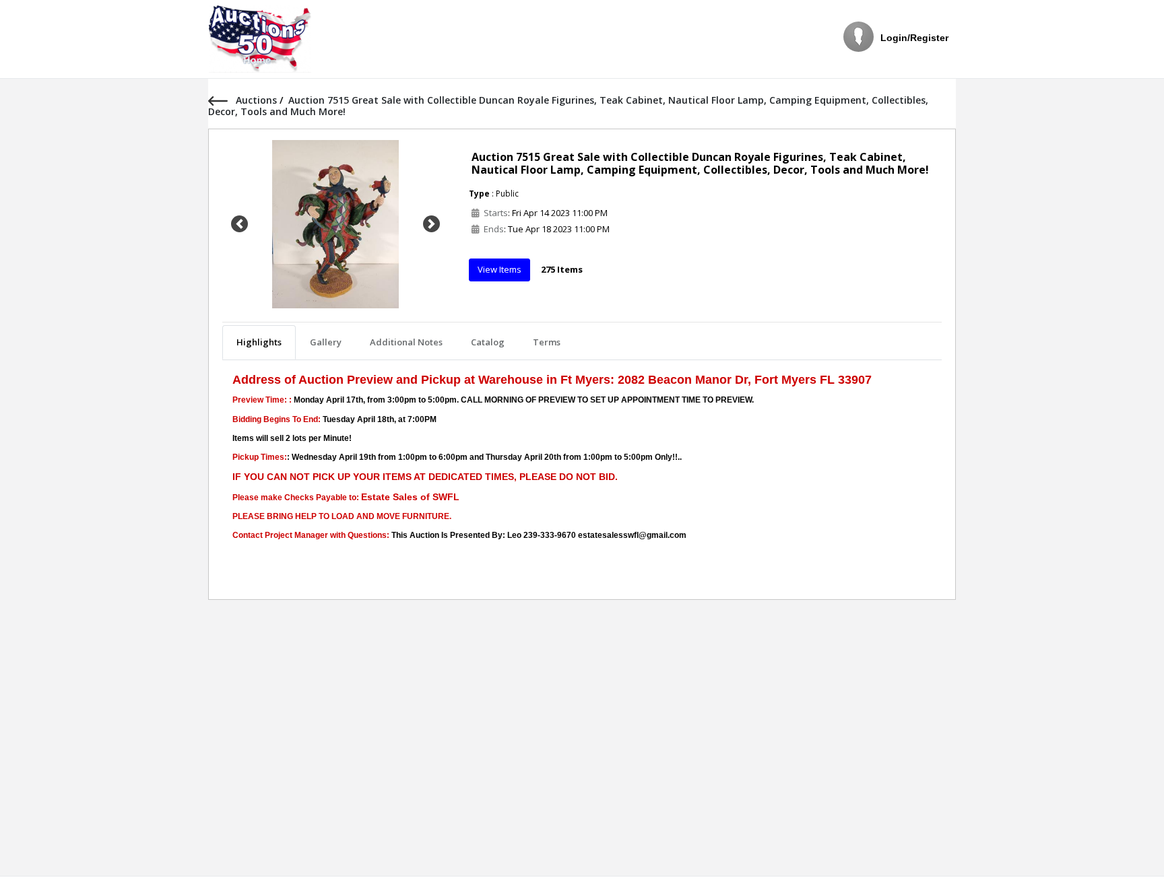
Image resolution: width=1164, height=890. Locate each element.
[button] (239, 224)
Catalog (488, 342)
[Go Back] (222, 100)
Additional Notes (406, 342)
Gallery (326, 342)
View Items (499, 269)
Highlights (259, 342)
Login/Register (914, 37)
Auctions (258, 100)
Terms (546, 342)
